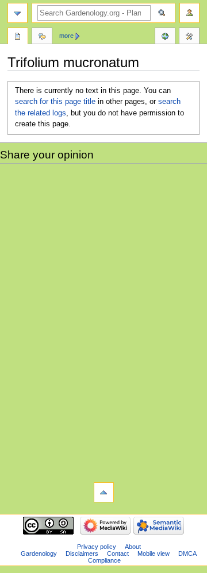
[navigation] (17, 13)
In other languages (165, 37)
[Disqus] (103, 321)
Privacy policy (96, 546)
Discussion (42, 37)
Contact (118, 553)
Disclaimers (82, 553)
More (66, 35)
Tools (189, 37)
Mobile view (153, 553)
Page (18, 37)
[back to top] (104, 492)
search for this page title (55, 102)
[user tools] (189, 13)
